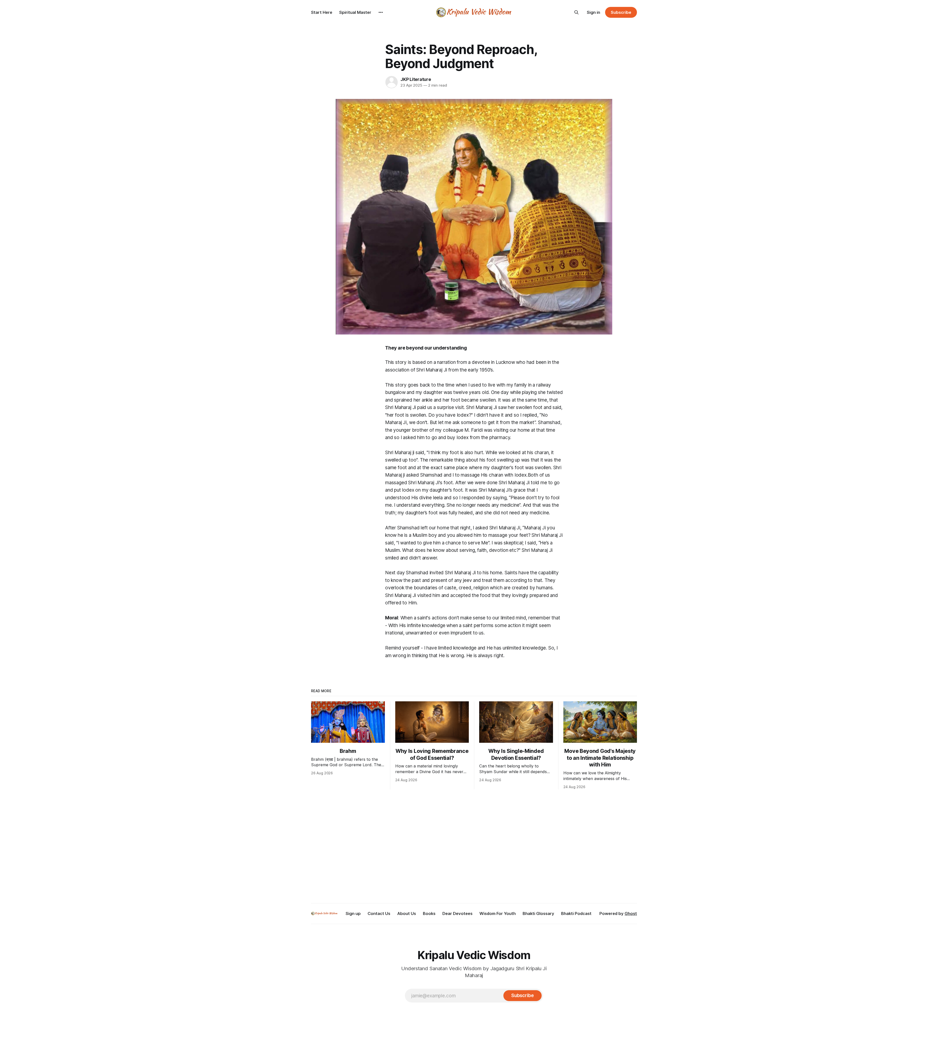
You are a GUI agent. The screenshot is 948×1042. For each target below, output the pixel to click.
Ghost (631, 913)
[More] (381, 12)
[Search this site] (576, 12)
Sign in (593, 12)
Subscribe (621, 12)
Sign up (353, 913)
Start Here (321, 12)
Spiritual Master (355, 12)
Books (429, 913)
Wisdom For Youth (497, 913)
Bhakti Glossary (538, 913)
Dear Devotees (457, 913)
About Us (406, 913)
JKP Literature (415, 79)
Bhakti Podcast (576, 913)
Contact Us (379, 913)
